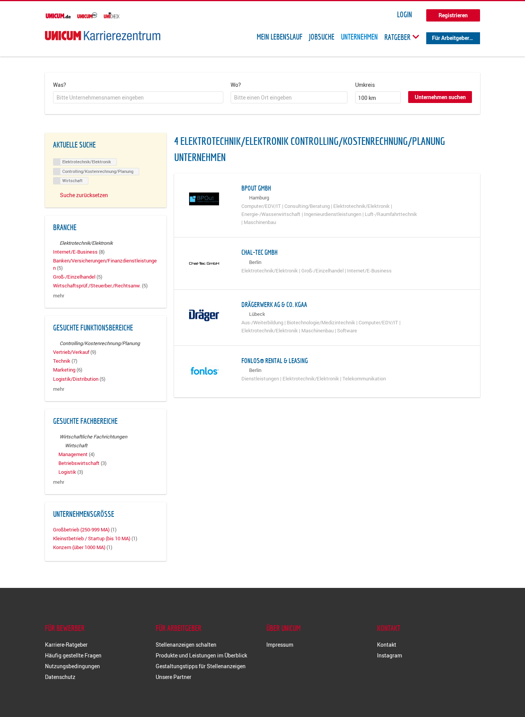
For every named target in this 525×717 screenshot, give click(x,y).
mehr (58, 295)
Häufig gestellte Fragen (73, 655)
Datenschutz (60, 676)
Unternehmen (359, 37)
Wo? (236, 84)
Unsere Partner (173, 676)
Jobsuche (321, 37)
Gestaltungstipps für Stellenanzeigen (201, 666)
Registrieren (453, 15)
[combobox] (138, 97)
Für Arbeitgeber (450, 37)
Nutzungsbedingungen (72, 666)
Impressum (279, 644)
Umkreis (365, 84)
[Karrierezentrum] (102, 35)
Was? (59, 84)
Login (404, 14)
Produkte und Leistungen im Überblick (201, 655)
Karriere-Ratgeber (66, 644)
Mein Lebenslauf (279, 37)
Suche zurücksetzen (84, 195)
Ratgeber (398, 37)
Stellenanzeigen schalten (186, 644)
